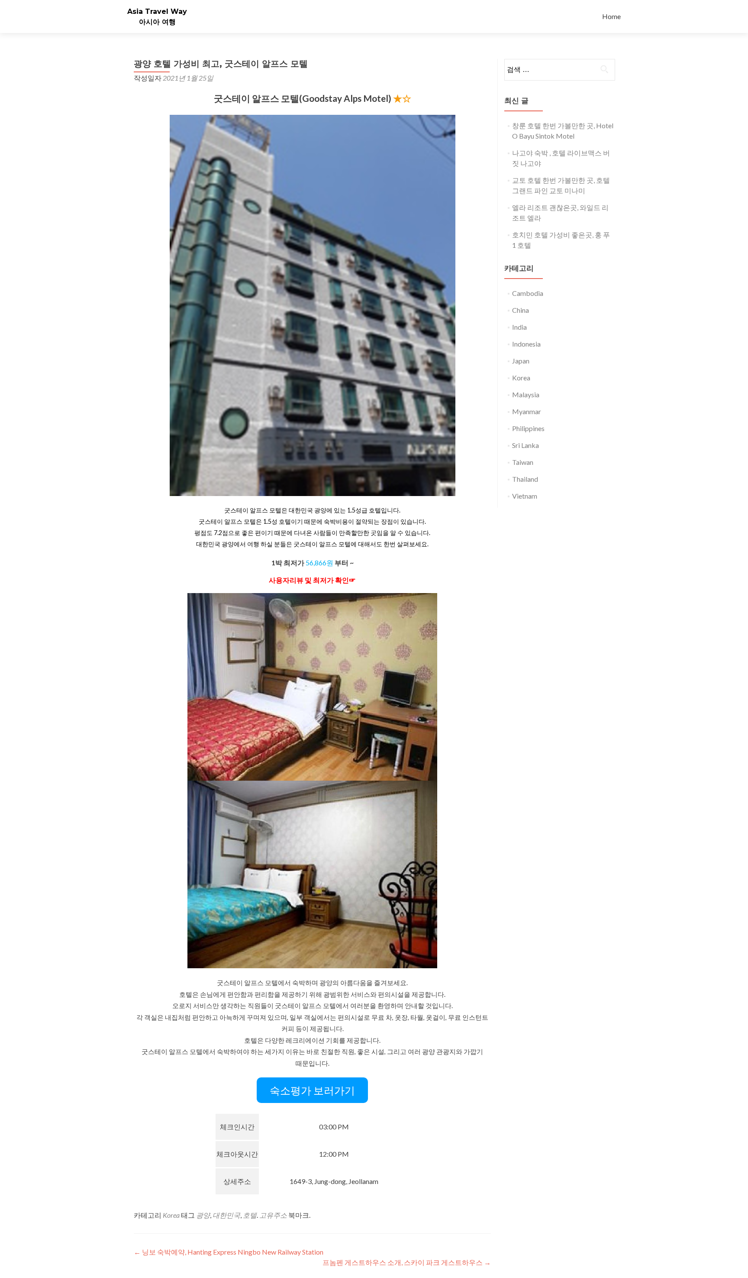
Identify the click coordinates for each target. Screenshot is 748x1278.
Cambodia (527, 293)
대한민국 (226, 1215)
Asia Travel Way (157, 11)
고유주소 (273, 1215)
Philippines (528, 428)
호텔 (250, 1215)
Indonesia (526, 344)
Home (611, 16)
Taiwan (522, 462)
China (520, 310)
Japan (520, 361)
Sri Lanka (525, 445)
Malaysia (525, 394)
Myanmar (526, 411)
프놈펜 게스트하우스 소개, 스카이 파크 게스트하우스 (406, 1262)
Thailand (525, 479)
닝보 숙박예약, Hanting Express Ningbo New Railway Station (228, 1252)
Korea (171, 1215)
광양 (203, 1215)
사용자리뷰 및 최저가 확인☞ (312, 580)
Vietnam (524, 496)
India (519, 327)
